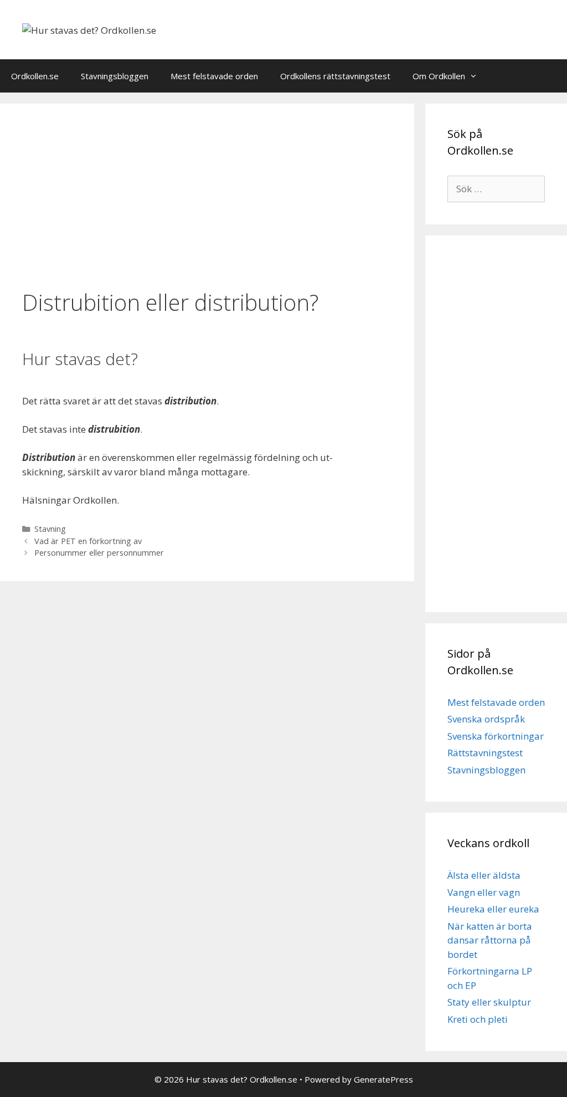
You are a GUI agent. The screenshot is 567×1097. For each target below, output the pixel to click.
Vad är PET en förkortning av (88, 541)
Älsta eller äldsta (483, 875)
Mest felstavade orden (214, 75)
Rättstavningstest (485, 752)
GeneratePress (383, 1079)
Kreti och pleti (477, 1019)
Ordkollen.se (35, 75)
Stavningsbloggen (114, 75)
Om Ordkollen (439, 75)
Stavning (50, 529)
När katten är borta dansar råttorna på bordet (489, 940)
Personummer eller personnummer (99, 552)
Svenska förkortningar (495, 736)
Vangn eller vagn (483, 892)
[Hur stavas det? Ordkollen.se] (89, 29)
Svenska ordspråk (486, 718)
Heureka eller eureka (493, 909)
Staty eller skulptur (489, 1002)
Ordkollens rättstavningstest (335, 75)
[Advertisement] (207, 197)
